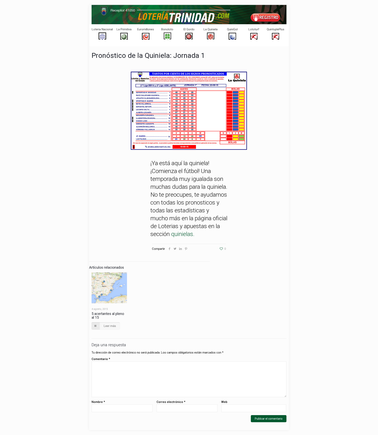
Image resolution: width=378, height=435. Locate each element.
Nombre (98, 402)
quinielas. (183, 233)
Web (224, 402)
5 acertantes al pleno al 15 (108, 315)
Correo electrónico (171, 402)
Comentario (101, 359)
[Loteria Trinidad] (189, 14)
